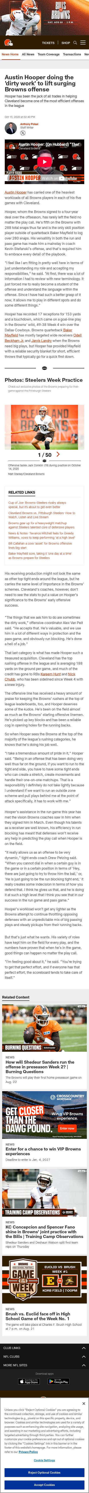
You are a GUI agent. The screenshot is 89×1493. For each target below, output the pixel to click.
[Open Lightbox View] (44, 440)
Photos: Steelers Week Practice (44, 380)
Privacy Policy (28, 1452)
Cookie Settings (44, 1460)
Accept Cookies (44, 1485)
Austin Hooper (16, 192)
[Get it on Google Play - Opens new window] (58, 1383)
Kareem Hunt (51, 674)
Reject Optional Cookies (44, 1472)
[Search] (75, 42)
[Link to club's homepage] (8, 40)
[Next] (57, 454)
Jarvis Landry (41, 340)
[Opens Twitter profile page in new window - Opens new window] (22, 133)
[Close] (84, 1403)
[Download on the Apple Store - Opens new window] (29, 1382)
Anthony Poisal (29, 123)
